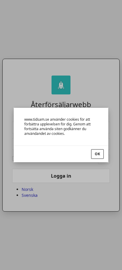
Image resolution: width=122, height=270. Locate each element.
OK (97, 153)
